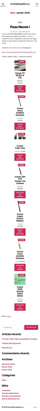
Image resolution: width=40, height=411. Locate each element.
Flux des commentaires (11, 396)
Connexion (6, 390)
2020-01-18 (25, 32)
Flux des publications (10, 393)
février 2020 (7, 367)
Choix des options (20, 89)
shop (9, 316)
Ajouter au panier (20, 194)
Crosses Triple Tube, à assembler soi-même (19, 339)
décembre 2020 (8, 364)
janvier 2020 (7, 370)
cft (16, 32)
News (20, 22)
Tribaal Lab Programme (11, 343)
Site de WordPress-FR (11, 399)
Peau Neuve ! (20, 27)
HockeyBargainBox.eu (19, 4)
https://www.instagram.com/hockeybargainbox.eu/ (19, 52)
